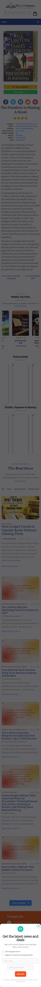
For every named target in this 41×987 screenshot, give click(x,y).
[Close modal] (39, 926)
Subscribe (20, 974)
